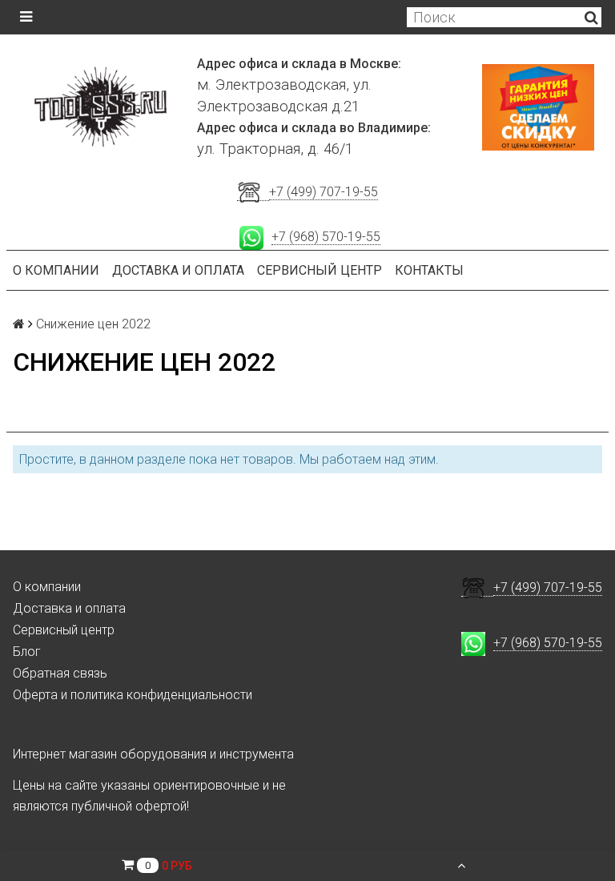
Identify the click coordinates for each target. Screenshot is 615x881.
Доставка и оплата (178, 270)
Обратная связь (60, 673)
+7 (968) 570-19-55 (325, 236)
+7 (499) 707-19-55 (323, 191)
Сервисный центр (319, 270)
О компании (56, 270)
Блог (27, 651)
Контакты (429, 270)
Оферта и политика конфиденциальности (132, 694)
